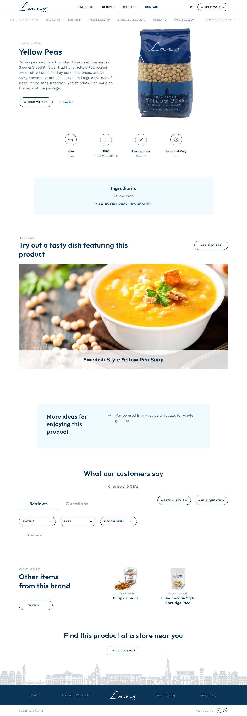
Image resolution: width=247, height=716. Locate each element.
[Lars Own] (33, 7)
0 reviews (65, 102)
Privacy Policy (207, 695)
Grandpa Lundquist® (131, 19)
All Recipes (211, 245)
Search (191, 7)
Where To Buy (213, 7)
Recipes (108, 7)
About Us (129, 7)
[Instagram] (225, 710)
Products (86, 7)
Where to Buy (36, 102)
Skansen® (160, 19)
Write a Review (174, 500)
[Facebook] (219, 710)
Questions (77, 503)
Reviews (38, 503)
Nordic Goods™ (184, 19)
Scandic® (74, 19)
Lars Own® (53, 19)
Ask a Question (211, 500)
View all (35, 605)
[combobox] (37, 521)
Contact (152, 7)
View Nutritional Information (123, 203)
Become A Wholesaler (76, 695)
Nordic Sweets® (99, 19)
